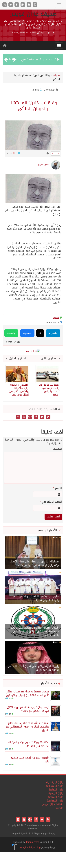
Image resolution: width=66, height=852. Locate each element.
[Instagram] (34, 4)
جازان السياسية (55, 800)
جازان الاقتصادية (54, 786)
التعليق (57, 449)
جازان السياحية (55, 797)
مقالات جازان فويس (52, 804)
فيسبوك (27, 333)
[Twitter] (11, 4)
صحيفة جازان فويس (33, 14)
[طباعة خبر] (48, 153)
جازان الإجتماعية (54, 782)
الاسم (57, 488)
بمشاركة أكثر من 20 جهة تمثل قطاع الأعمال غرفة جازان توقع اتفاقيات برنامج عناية (34, 563)
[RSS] (5, 4)
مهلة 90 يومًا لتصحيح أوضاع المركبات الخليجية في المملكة (28, 744)
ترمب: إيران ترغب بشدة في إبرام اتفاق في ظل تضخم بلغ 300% (28, 709)
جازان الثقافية (55, 789)
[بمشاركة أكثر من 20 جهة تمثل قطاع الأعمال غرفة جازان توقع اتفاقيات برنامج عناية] (33, 552)
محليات (56, 75)
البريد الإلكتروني (51, 502)
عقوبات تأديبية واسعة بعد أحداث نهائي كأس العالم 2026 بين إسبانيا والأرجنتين (27, 693)
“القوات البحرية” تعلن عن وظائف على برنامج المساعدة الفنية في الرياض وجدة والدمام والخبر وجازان (35, 631)
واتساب (11, 333)
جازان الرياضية (55, 793)
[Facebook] (17, 4)
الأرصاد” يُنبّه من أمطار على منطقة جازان (30, 759)
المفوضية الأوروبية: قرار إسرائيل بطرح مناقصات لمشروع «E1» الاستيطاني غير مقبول (27, 727)
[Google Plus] (23, 4)
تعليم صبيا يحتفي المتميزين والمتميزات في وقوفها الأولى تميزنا (35, 598)
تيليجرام (53, 333)
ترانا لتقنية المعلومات (30, 847)
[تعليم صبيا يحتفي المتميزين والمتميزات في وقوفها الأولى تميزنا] (33, 587)
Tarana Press (32, 842)
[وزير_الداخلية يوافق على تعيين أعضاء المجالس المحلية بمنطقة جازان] (33, 657)
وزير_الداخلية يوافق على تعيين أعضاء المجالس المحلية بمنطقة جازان (33, 668)
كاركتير (59, 808)
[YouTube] (29, 4)
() (7, 342)
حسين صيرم (43, 165)
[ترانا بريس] (14, 847)
